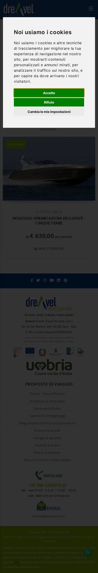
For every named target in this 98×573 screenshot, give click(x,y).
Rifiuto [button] (49, 102)
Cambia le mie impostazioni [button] (49, 112)
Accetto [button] (49, 93)
